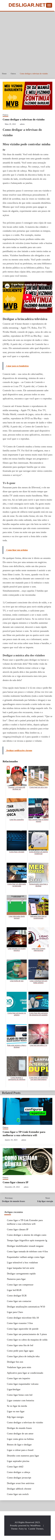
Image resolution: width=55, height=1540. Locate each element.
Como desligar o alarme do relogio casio (26, 1235)
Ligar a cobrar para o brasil (20, 1450)
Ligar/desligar (13, 1389)
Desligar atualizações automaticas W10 (26, 1306)
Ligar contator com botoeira (20, 1400)
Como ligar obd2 (15, 1466)
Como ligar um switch (18, 1494)
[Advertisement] (27, 40)
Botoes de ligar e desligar (19, 1444)
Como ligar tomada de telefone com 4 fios (27, 1251)
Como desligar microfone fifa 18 (23, 1317)
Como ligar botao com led (19, 1395)
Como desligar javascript (19, 1477)
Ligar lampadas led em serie (20, 1268)
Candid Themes (35, 1529)
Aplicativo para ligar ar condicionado (25, 1373)
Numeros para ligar (16, 1279)
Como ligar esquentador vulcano (22, 1384)
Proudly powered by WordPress (25, 1525)
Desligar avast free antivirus (20, 1483)
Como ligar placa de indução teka (23, 1356)
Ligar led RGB (14, 1290)
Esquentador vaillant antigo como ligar (26, 1257)
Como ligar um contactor (19, 1301)
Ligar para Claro (15, 1312)
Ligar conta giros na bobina (20, 1439)
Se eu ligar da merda (17, 1406)
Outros (5, 115)
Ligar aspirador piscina (18, 1461)
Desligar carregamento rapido (21, 1273)
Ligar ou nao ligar (15, 1411)
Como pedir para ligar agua (20, 1350)
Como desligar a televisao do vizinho (25, 1422)
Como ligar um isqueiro (18, 1378)
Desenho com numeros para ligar (23, 1455)
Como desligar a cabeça (18, 1472)
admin (22, 124)
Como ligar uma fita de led (20, 1345)
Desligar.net (27, 5)
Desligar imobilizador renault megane (25, 1246)
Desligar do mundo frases (19, 1428)
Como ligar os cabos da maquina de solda (27, 1339)
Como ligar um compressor (20, 1284)
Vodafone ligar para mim (19, 1367)
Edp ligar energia (15, 1417)
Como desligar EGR (17, 1295)
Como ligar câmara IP (15, 1182)
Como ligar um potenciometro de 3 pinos (27, 1334)
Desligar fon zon (15, 1361)
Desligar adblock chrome (19, 1488)
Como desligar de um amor (20, 1433)
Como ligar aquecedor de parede (22, 1328)
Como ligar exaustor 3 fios (20, 1323)
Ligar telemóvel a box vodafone (22, 1262)
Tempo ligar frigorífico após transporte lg (27, 1240)
